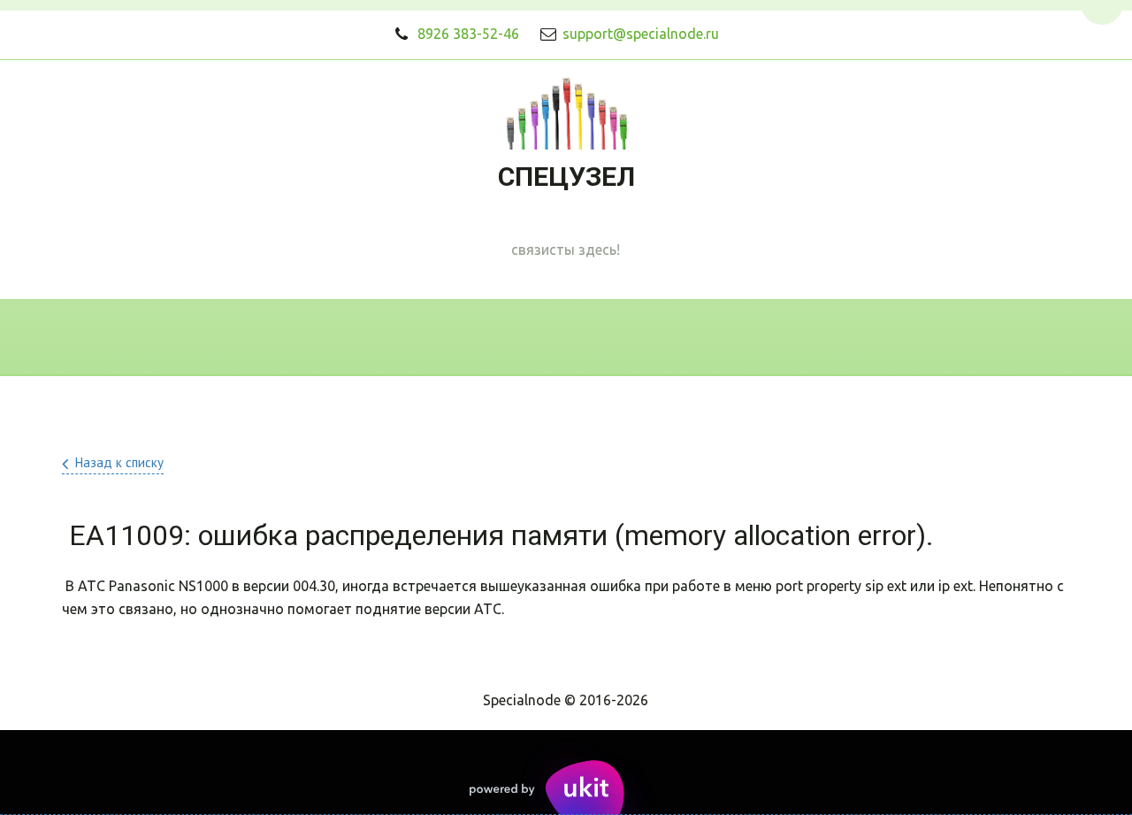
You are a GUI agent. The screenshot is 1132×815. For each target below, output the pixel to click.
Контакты (552, 337)
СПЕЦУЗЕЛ (566, 176)
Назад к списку (119, 462)
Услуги (439, 337)
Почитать (790, 337)
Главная (237, 337)
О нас (340, 337)
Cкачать (672, 337)
